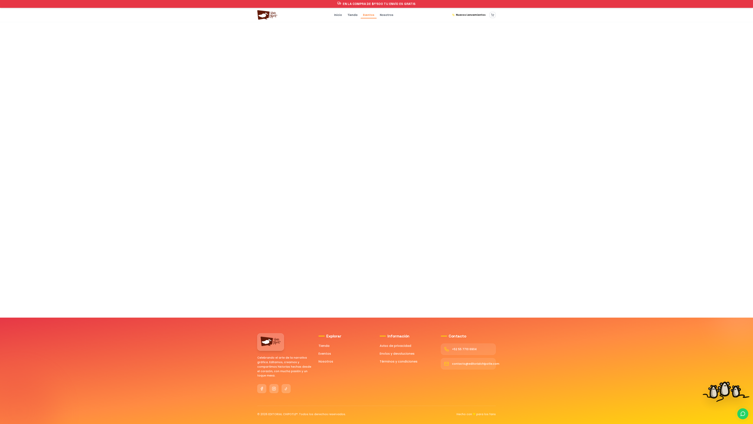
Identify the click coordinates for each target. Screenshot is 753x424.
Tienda (323, 346)
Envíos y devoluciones (397, 353)
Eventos (324, 353)
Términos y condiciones (398, 361)
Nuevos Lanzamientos (471, 14)
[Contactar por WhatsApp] (742, 413)
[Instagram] (273, 388)
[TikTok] (286, 388)
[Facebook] (261, 388)
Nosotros (325, 361)
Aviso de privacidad (395, 346)
